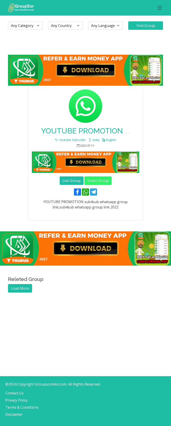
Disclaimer (14, 414)
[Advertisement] (85, 324)
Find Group (145, 25)
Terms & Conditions (22, 407)
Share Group (98, 180)
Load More (20, 288)
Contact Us (14, 393)
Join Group (72, 180)
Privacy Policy (16, 400)
